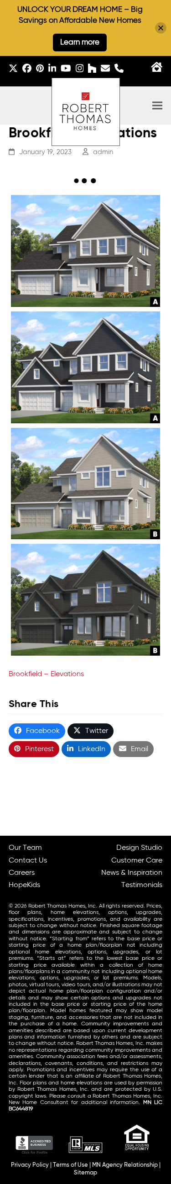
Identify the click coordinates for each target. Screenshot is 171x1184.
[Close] (160, 28)
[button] (157, 106)
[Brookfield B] (86, 484)
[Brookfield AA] (86, 367)
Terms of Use (70, 1165)
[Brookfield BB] (86, 600)
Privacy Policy (30, 1165)
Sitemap (85, 1173)
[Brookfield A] (86, 251)
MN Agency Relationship (125, 1165)
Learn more (79, 42)
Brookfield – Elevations (46, 674)
